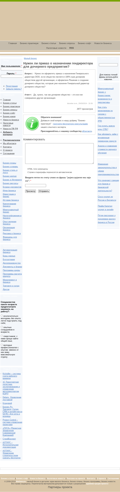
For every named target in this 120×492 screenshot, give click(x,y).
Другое (6, 289)
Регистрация (12, 86)
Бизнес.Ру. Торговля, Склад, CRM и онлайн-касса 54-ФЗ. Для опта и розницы (12, 411)
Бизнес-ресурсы (10, 183)
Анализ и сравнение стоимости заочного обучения (107, 149)
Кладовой (7, 403)
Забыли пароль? (14, 89)
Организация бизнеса (9, 228)
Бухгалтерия (9, 259)
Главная (12, 43)
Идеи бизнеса (9, 190)
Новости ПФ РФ (10, 129)
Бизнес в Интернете (12, 180)
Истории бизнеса (11, 200)
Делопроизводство (12, 263)
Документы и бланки (12, 267)
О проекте (7, 150)
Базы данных (9, 256)
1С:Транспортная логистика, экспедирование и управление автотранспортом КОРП (11, 388)
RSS (71, 48)
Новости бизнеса (103, 43)
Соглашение (9, 153)
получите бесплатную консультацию (70, 124)
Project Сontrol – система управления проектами (12, 422)
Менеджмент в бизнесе (10, 281)
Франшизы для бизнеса (10, 238)
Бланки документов (12, 187)
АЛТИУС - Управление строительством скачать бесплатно (11, 454)
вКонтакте (87, 131)
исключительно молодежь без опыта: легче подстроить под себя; (11, 319)
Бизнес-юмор (9, 116)
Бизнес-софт (84, 43)
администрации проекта (97, 484)
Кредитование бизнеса (9, 205)
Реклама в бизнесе (12, 233)
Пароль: (11, 73)
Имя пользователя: (11, 66)
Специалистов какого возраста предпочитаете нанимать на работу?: (9, 307)
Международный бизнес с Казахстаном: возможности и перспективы (106, 95)
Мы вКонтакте (9, 143)
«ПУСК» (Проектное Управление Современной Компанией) (12, 431)
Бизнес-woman (10, 176)
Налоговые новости (56, 48)
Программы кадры (11, 270)
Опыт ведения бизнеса (9, 222)
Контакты (7, 147)
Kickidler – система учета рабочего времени (12, 376)
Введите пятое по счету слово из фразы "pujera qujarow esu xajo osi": (58, 179)
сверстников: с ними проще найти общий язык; (9, 338)
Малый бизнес (30, 58)
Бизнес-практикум (29, 43)
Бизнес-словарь (10, 166)
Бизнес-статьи (49, 43)
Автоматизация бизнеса (10, 251)
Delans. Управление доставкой (12, 398)
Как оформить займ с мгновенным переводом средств (108, 137)
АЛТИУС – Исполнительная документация (10, 444)
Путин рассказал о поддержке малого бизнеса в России (106, 219)
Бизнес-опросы (67, 43)
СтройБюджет (9, 439)
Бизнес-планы (9, 163)
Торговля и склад (11, 286)
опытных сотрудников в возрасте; (7, 329)
